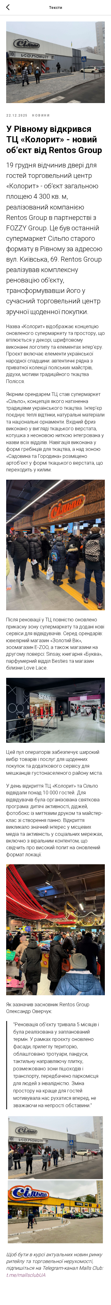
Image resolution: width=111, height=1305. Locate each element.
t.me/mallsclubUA (25, 1275)
